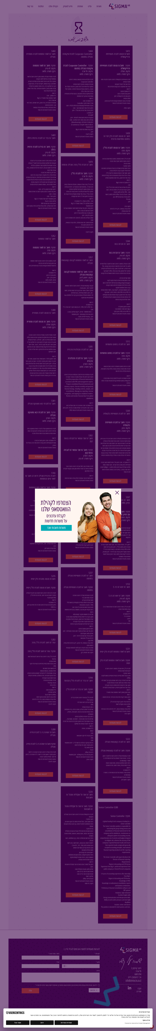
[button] (117, 492)
